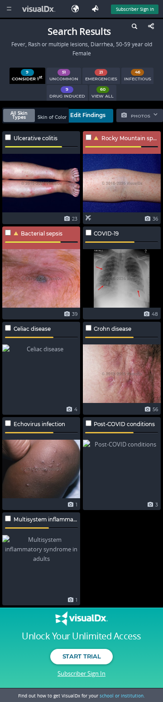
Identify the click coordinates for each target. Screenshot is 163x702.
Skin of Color (52, 117)
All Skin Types (19, 115)
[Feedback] (97, 9)
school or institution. (122, 695)
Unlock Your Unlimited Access (81, 636)
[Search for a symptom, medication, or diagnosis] (133, 27)
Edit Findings (87, 115)
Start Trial (81, 656)
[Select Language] (77, 9)
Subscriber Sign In (135, 9)
